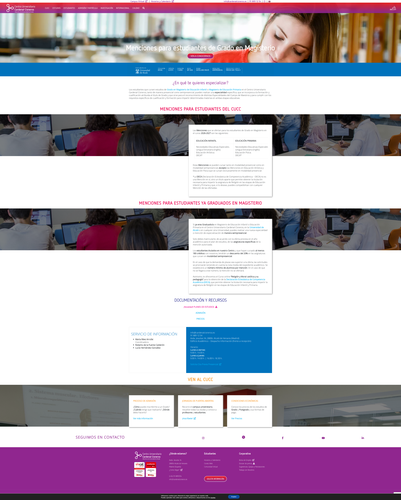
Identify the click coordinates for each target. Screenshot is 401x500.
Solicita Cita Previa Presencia (204, 364)
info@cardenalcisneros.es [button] (235, 1)
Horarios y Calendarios (212, 460)
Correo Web (208, 463)
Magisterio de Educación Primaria (225, 89)
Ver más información (143, 418)
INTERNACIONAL (122, 8)
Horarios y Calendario (161, 1)
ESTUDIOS (56, 8)
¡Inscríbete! (187, 418)
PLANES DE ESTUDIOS (204, 306)
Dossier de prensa (245, 463)
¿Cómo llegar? (174, 470)
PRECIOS (200, 318)
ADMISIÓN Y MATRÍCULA (88, 8)
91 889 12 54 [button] (255, 1)
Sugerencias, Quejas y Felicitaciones (252, 467)
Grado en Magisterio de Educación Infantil (187, 89)
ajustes (213, 498)
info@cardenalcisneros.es (178, 479)
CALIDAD (136, 8)
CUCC (47, 8)
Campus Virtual (137, 1)
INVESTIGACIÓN (107, 8)
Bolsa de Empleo (245, 460)
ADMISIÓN (200, 312)
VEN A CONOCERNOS (200, 56)
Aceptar (233, 497)
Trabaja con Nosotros (246, 470)
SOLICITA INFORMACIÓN (215, 479)
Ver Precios (236, 418)
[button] (265, 1)
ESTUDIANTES (69, 8)
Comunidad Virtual (211, 467)
